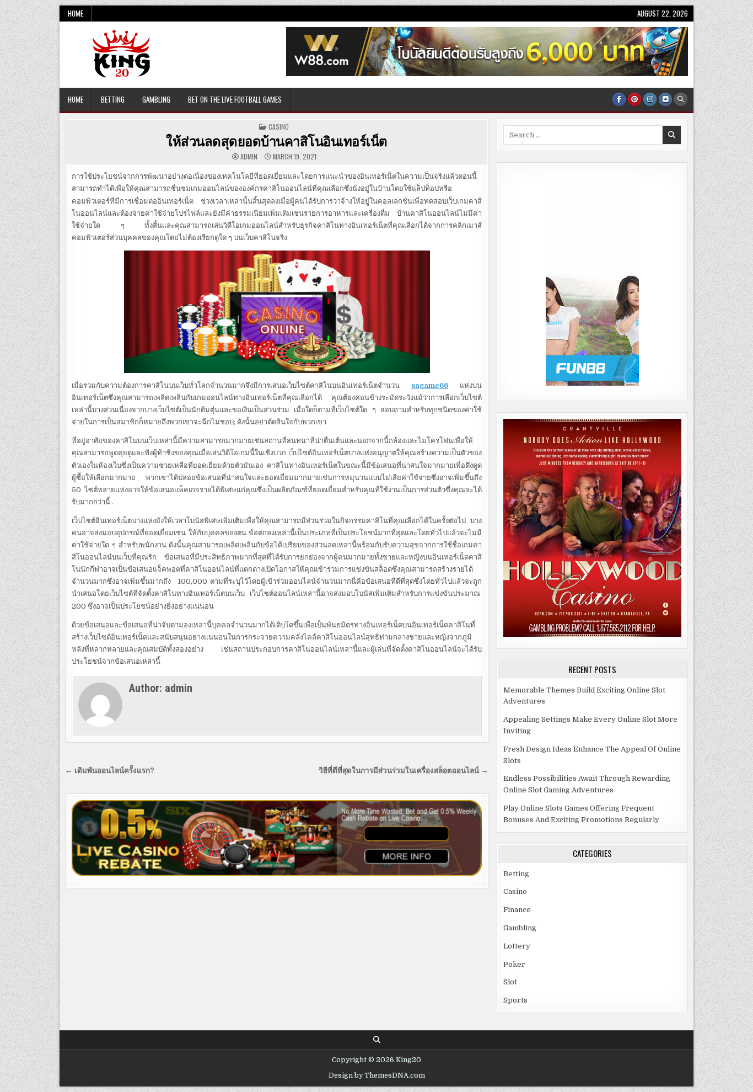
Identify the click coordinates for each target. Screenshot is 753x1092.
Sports (515, 1000)
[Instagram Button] (650, 99)
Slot (510, 982)
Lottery (516, 946)
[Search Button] (680, 99)
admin (248, 156)
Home (75, 13)
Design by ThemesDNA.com (377, 1075)
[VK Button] (665, 99)
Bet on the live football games (235, 99)
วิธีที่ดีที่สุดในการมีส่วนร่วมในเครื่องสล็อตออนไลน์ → (403, 770)
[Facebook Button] (619, 99)
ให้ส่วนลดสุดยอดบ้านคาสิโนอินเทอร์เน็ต (277, 141)
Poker (514, 964)
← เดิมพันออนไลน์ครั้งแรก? (109, 770)
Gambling (156, 99)
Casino (278, 126)
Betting (113, 99)
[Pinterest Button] (634, 99)
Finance (517, 909)
